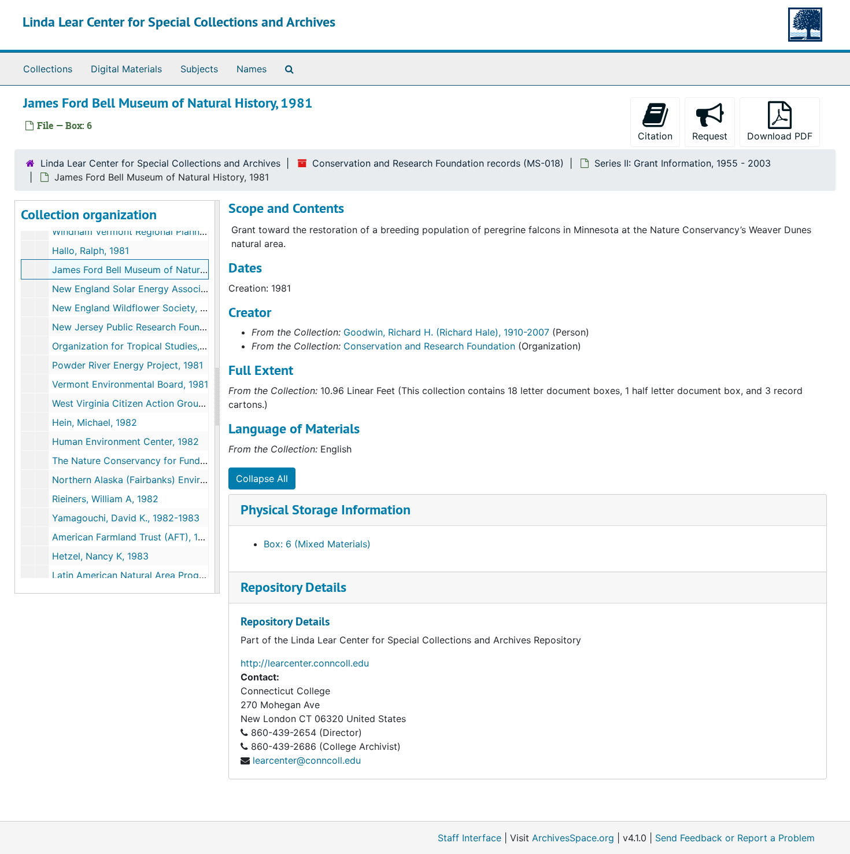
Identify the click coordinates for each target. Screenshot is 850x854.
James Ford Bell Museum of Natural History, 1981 (159, 269)
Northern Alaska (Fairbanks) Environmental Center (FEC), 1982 (189, 479)
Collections (47, 69)
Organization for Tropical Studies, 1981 (137, 346)
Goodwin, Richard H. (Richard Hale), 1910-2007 (446, 332)
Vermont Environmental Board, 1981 (130, 384)
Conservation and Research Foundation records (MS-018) (438, 163)
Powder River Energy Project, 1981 (127, 365)
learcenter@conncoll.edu (307, 760)
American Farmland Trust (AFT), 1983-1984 (146, 537)
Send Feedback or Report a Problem (735, 838)
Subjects (199, 69)
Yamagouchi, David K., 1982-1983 (125, 518)
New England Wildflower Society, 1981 (136, 308)
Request (709, 136)
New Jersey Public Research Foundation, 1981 (152, 327)
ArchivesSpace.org (573, 838)
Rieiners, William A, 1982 (105, 499)
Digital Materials (126, 69)
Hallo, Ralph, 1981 (90, 250)
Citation (655, 136)
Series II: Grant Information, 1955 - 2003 (682, 163)
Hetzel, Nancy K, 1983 (100, 556)
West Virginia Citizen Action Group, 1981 (140, 403)
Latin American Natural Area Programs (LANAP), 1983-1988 (182, 575)
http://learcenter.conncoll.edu (305, 663)
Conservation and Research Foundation (429, 346)
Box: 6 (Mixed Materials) (317, 544)
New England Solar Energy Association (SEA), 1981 (163, 289)
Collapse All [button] (262, 478)
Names (251, 69)
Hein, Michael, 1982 (94, 422)
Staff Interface (469, 838)
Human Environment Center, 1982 (125, 441)
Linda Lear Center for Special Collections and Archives (179, 22)
